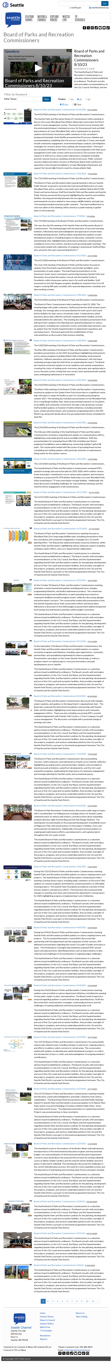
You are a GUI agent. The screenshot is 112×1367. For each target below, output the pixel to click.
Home (42, 1313)
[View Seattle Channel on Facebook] (60, 1353)
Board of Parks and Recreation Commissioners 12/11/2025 (60, 492)
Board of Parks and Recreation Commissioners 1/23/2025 (60, 1143)
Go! (105, 3)
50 (89, 99)
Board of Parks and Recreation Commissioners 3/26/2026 (60, 380)
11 (93, 1301)
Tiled (78, 104)
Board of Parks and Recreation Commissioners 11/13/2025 (60, 528)
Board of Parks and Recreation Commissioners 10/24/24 (59, 1201)
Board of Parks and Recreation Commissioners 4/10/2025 (60, 985)
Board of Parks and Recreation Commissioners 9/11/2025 (60, 641)
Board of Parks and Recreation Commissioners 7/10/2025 (60, 754)
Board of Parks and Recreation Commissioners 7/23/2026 (60, 173)
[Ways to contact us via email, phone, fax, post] (87, 1353)
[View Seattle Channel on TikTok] (72, 1353)
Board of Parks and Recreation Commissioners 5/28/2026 (60, 295)
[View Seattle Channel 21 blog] (84, 1353)
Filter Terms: (10, 99)
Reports (43, 1339)
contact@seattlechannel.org (77, 1350)
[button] (37, 68)
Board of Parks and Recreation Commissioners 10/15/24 (59, 1233)
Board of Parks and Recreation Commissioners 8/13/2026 (60, 109)
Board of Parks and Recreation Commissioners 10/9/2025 (60, 580)
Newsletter (45, 1335)
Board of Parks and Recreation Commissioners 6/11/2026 (60, 255)
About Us (80, 1313)
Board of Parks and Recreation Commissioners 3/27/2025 (60, 1037)
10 (72, 99)
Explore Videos (54, 18)
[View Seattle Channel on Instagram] (68, 1353)
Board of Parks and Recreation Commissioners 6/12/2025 (60, 805)
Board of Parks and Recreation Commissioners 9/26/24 (59, 1265)
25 (80, 99)
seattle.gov (76, 7)
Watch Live (66, 18)
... (98, 1301)
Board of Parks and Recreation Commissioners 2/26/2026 (60, 422)
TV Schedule (80, 18)
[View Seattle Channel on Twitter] (64, 1353)
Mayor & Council (42, 18)
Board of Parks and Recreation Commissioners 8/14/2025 (60, 696)
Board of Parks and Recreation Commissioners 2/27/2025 (60, 1088)
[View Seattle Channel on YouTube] (80, 1353)
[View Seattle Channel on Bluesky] (75, 1353)
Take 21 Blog (81, 1316)
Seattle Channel (21, 1327)
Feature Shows (29, 18)
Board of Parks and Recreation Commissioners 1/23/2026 (60, 459)
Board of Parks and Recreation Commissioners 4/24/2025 (60, 927)
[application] (38, 68)
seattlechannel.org (99, 7)
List (66, 104)
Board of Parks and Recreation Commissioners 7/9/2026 (59, 216)
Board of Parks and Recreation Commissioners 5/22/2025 (60, 866)
